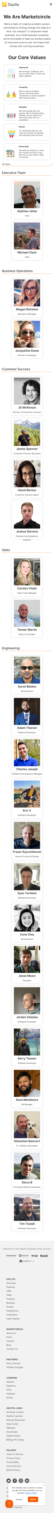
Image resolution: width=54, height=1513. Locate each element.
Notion (9, 1397)
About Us (11, 1333)
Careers (10, 1341)
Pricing (9, 1306)
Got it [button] (33, 1499)
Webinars (10, 1428)
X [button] (43, 1485)
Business (10, 1303)
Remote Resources (15, 1420)
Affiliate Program (14, 1367)
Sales (9, 1295)
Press (9, 1337)
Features (10, 1287)
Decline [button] (19, 1499)
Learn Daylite (13, 1318)
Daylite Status (13, 1435)
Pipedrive (11, 1385)
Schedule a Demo (15, 1412)
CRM (8, 1291)
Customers (11, 1314)
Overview (11, 1283)
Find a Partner (13, 1363)
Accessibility (12, 1462)
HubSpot (10, 1393)
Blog (8, 1345)
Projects (10, 1299)
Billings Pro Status (15, 1439)
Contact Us (12, 1349)
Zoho (9, 1389)
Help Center (12, 1424)
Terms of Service (14, 1454)
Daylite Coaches (14, 1416)
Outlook (10, 1381)
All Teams (6, 164)
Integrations (12, 1310)
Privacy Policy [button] (31, 1493)
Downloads (12, 1431)
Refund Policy (13, 1470)
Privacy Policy (13, 1458)
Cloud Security (13, 1466)
